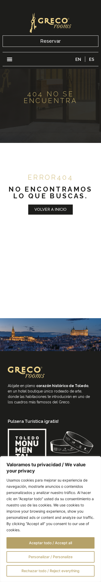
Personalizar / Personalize (50, 557)
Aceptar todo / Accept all (50, 543)
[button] (9, 59)
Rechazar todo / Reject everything (50, 571)
